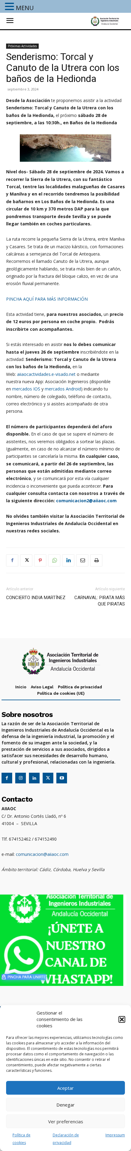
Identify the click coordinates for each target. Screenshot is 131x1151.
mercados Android (63, 389)
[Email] (82, 560)
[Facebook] (12, 560)
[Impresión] (96, 560)
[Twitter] (26, 560)
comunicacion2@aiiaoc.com (86, 500)
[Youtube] (61, 778)
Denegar (65, 1105)
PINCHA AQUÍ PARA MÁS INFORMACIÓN (47, 299)
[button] (122, 1019)
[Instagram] (20, 778)
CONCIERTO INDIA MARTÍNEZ (36, 597)
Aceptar (65, 1088)
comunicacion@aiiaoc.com (42, 854)
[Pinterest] (40, 560)
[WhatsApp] (54, 560)
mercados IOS (26, 389)
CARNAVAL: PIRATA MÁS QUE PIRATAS (99, 601)
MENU (25, 8)
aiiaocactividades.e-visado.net (46, 374)
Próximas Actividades (22, 46)
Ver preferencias (65, 1121)
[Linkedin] (68, 560)
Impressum (115, 1135)
